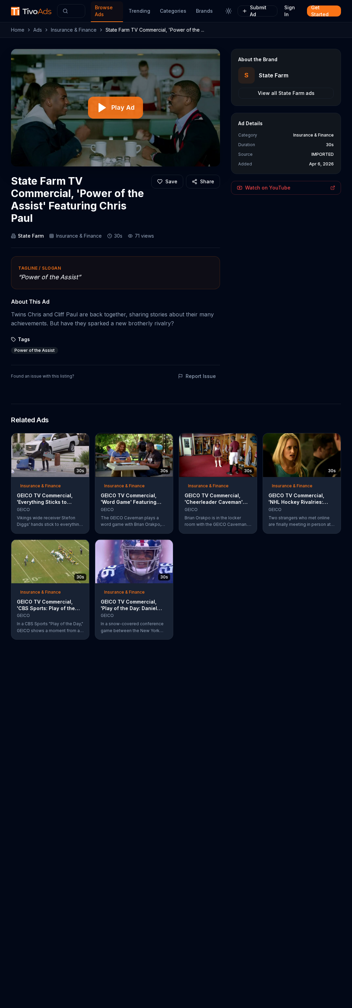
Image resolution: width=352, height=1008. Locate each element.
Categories (173, 11)
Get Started (320, 11)
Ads (37, 30)
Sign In (289, 11)
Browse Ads (104, 10)
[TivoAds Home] (31, 11)
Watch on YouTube (267, 188)
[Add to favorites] (71, 440)
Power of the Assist (34, 350)
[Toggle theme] (228, 11)
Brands (204, 11)
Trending (139, 11)
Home (17, 30)
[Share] (81, 440)
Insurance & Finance (74, 30)
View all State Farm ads (286, 93)
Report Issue (201, 376)
